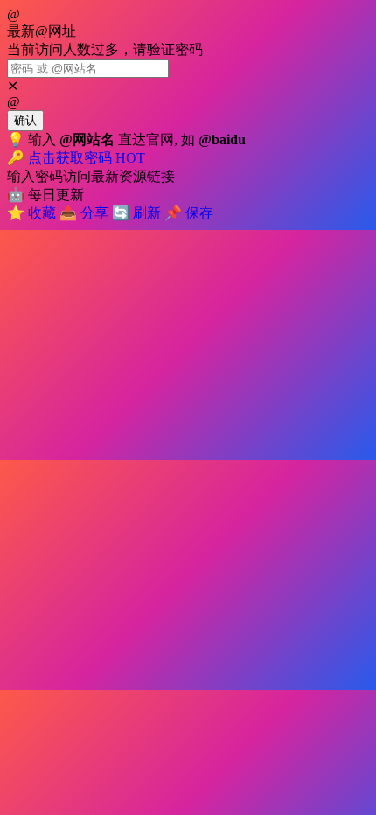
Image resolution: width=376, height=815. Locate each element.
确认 (25, 120)
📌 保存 (188, 212)
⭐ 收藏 (33, 212)
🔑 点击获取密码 (76, 157)
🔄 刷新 (138, 212)
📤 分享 (85, 212)
